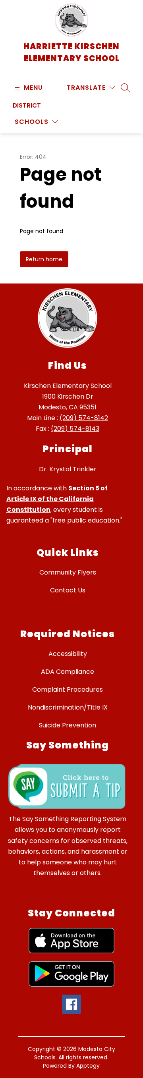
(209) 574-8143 (75, 428)
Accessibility (67, 653)
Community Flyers (67, 572)
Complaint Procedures (67, 689)
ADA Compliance (67, 671)
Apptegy (88, 1066)
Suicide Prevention (67, 725)
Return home (44, 259)
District (27, 105)
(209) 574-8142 (84, 417)
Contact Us (67, 590)
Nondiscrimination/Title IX (68, 707)
